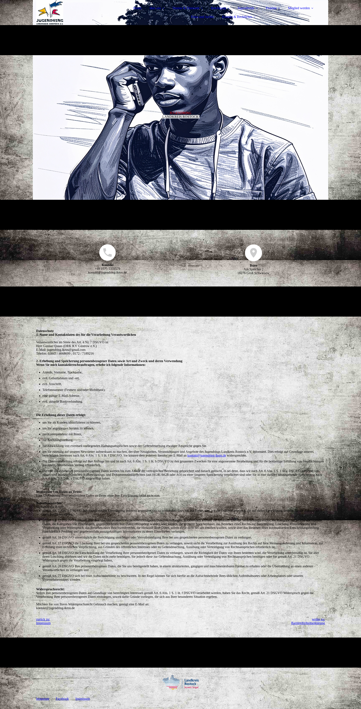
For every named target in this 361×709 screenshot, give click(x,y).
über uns (155, 8)
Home (137, 8)
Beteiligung (218, 8)
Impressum (43, 623)
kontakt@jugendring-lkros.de (206, 455)
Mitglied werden (299, 8)
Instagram (42, 698)
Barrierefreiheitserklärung (308, 623)
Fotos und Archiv (202, 17)
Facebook (62, 698)
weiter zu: (318, 619)
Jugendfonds (246, 8)
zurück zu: (43, 619)
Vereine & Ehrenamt (185, 8)
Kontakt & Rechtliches (237, 17)
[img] (72, 14)
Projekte (271, 8)
